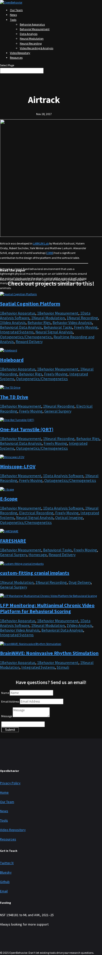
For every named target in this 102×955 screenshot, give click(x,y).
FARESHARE (13, 541)
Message (6, 716)
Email (4, 891)
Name (5, 693)
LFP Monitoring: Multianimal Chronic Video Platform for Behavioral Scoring (47, 608)
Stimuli (63, 667)
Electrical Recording (36, 512)
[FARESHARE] (9, 531)
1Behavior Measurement (57, 313)
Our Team (16, 10)
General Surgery (57, 411)
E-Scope (9, 498)
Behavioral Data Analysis (21, 327)
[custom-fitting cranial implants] (22, 563)
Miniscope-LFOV (17, 466)
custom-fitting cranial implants (34, 573)
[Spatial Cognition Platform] (18, 294)
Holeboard (12, 360)
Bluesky (6, 872)
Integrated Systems (17, 331)
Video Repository (20, 53)
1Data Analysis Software (63, 475)
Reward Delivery (29, 341)
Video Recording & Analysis (36, 48)
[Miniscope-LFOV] (12, 457)
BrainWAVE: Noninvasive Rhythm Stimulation (49, 653)
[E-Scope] (7, 489)
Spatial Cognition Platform (30, 303)
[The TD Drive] (10, 387)
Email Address (10, 701)
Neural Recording (31, 43)
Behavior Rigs (39, 322)
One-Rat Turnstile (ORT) (26, 429)
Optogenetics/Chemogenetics (26, 336)
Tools (13, 20)
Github (5, 882)
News (13, 15)
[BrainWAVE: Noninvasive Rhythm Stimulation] (30, 644)
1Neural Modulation (48, 317)
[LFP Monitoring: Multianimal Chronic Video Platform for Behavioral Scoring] (48, 596)
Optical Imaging (69, 517)
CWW (50, 253)
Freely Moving (86, 327)
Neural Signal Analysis (54, 331)
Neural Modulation (32, 38)
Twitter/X (7, 863)
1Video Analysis (13, 322)
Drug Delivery (80, 582)
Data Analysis (28, 34)
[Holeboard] (8, 350)
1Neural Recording (82, 317)
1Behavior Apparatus (17, 313)
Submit (10, 730)
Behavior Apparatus (32, 24)
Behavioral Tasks (58, 327)
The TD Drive (14, 397)
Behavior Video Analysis (72, 322)
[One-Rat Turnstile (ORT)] (17, 420)
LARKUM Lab (41, 243)
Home (4, 792)
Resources (16, 57)
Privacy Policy (10, 783)
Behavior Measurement (35, 29)
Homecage (37, 554)
